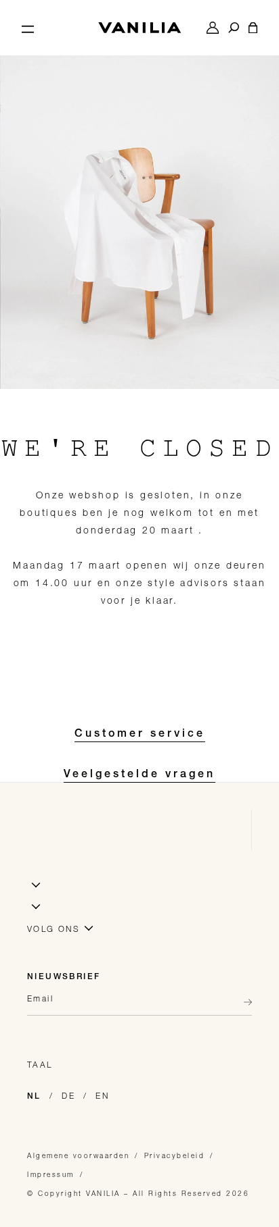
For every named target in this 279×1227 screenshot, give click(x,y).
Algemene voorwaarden (78, 1155)
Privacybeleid (174, 1155)
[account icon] (213, 28)
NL (34, 1097)
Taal (40, 1065)
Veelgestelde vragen (139, 775)
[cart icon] (253, 27)
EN (102, 1096)
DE (68, 1096)
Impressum (50, 1174)
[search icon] (233, 27)
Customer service (139, 734)
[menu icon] (28, 28)
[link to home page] (139, 27)
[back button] (244, 1002)
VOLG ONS (53, 929)
